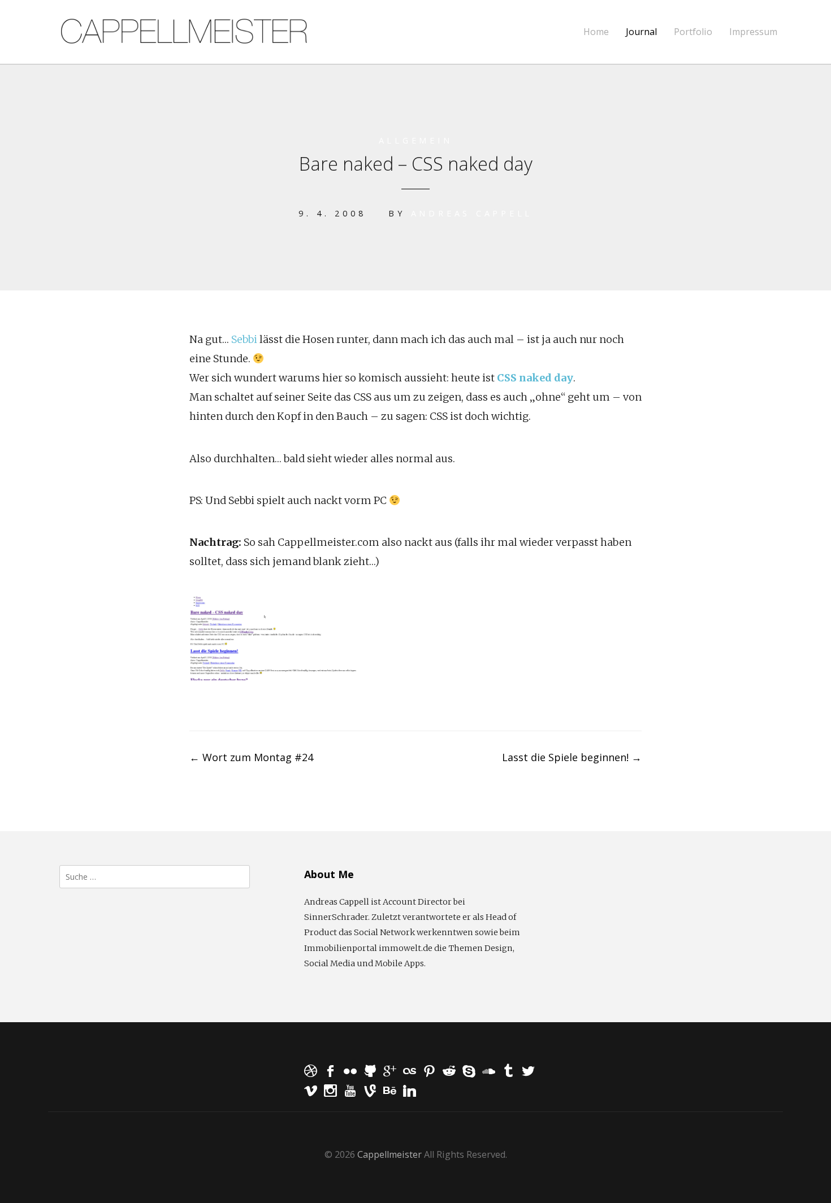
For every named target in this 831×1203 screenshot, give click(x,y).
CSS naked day (535, 377)
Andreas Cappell (472, 213)
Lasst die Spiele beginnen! (572, 757)
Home (596, 32)
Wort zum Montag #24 (251, 757)
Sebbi (244, 339)
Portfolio (693, 32)
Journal (641, 32)
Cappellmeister (389, 1154)
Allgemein (416, 140)
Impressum (753, 32)
